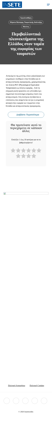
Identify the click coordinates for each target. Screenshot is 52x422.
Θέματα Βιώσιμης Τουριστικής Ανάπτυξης (26, 22)
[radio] (13, 151)
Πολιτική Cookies (37, 385)
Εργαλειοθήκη (25, 18)
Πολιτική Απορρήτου (16, 385)
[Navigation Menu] (48, 4)
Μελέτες (26, 27)
